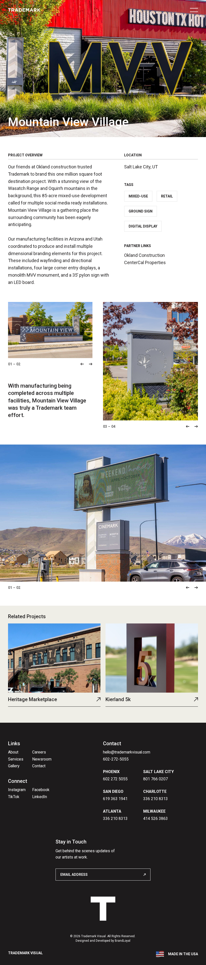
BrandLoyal (122, 940)
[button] (82, 364)
